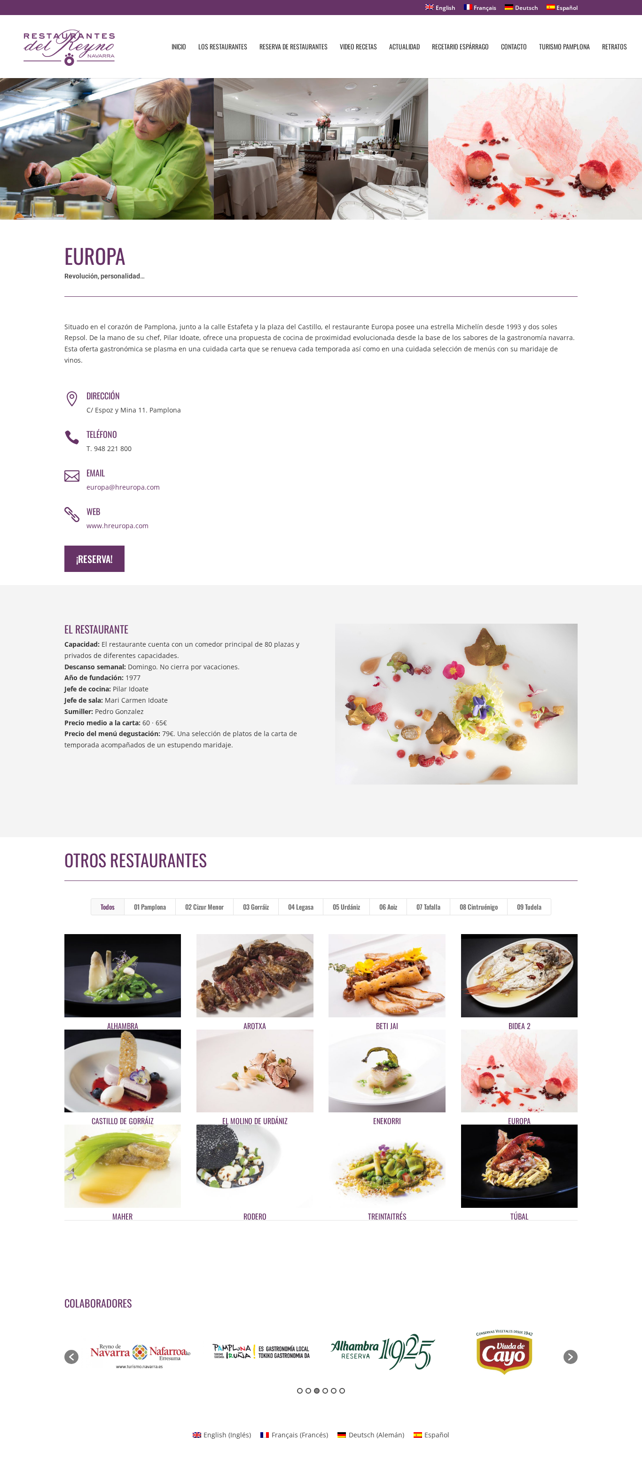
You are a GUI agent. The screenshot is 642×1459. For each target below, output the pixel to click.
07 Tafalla (428, 907)
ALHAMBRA (122, 1025)
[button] (71, 1357)
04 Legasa (300, 907)
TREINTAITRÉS (387, 1216)
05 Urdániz (346, 907)
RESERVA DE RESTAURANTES (293, 47)
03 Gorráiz (256, 907)
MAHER (122, 1216)
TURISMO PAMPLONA (564, 47)
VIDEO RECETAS (358, 47)
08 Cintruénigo (479, 907)
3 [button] (317, 1391)
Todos (108, 907)
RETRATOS (614, 47)
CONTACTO (514, 47)
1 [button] (300, 1391)
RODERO (254, 1216)
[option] (139, 1352)
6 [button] (342, 1391)
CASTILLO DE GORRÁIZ (123, 1120)
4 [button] (325, 1391)
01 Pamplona (150, 907)
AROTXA (254, 1025)
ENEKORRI (387, 1120)
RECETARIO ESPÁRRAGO (460, 47)
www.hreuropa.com (117, 525)
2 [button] (308, 1391)
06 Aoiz (388, 907)
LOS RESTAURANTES (222, 47)
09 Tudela (529, 907)
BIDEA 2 (520, 1025)
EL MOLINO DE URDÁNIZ (255, 1120)
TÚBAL (519, 1216)
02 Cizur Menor (204, 907)
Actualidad (404, 47)
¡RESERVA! (94, 559)
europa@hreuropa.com (123, 487)
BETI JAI (387, 1025)
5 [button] (334, 1391)
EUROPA (519, 1120)
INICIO (179, 47)
